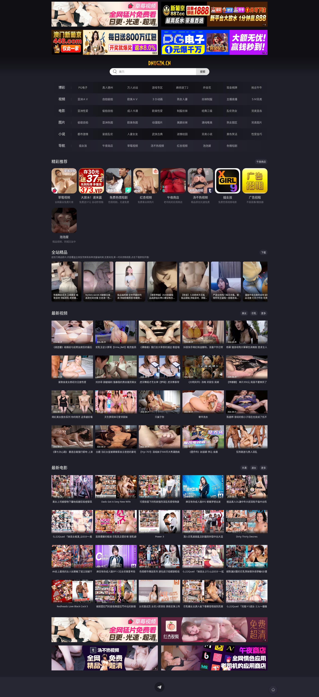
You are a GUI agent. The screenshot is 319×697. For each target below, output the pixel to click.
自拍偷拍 (107, 99)
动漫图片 (157, 122)
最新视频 (59, 313)
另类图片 (256, 122)
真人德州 (107, 87)
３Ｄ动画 (157, 99)
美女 (244, 313)
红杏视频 (182, 146)
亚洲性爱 (83, 111)
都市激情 (83, 134)
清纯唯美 (207, 122)
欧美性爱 (157, 111)
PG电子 (82, 87)
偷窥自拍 (83, 122)
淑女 (254, 467)
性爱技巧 (256, 134)
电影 (61, 111)
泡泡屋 (207, 146)
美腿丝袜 (182, 122)
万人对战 (132, 87)
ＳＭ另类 (256, 99)
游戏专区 (157, 87)
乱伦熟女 (232, 111)
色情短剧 (232, 146)
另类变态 (256, 111)
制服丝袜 (182, 111)
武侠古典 (157, 134)
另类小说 (207, 134)
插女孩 (83, 146)
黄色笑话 (232, 134)
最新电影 (59, 467)
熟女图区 (232, 122)
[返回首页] (273, 690)
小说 (61, 134)
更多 (263, 313)
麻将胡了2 (182, 87)
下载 (263, 252)
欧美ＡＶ (132, 99)
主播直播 (232, 99)
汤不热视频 (157, 146)
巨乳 (254, 313)
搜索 (202, 71)
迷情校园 (182, 134)
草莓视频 (132, 146)
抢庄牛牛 (256, 87)
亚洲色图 (107, 122)
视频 (61, 99)
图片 (61, 122)
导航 (61, 145)
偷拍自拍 (107, 111)
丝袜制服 (207, 99)
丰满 (244, 467)
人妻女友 (132, 134)
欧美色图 (132, 122)
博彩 (61, 87)
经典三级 (207, 111)
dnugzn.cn (159, 63)
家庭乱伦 (107, 134)
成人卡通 (132, 111)
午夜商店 (107, 146)
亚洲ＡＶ (83, 99)
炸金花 (207, 87)
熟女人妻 (182, 99)
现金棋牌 (232, 87)
